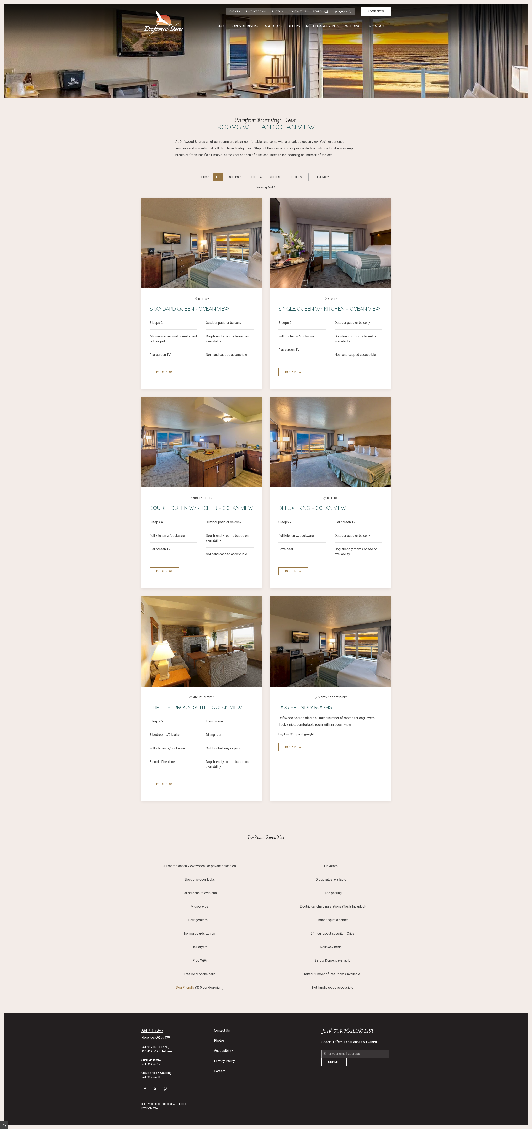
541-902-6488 (150, 1077)
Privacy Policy (224, 1061)
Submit (334, 1065)
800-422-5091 (150, 1051)
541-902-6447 (150, 1064)
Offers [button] (294, 26)
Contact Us (298, 11)
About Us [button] (273, 26)
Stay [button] (220, 26)
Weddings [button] (353, 26)
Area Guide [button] (378, 26)
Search (318, 11)
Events (234, 11)
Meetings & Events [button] (322, 26)
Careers (219, 1071)
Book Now (376, 11)
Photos (277, 11)
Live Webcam (256, 11)
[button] (4, 1125)
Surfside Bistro (245, 26)
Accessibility (223, 1051)
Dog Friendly (185, 988)
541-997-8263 (343, 11)
